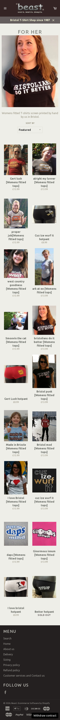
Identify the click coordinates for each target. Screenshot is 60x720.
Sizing (6, 659)
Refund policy (11, 670)
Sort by (30, 123)
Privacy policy (11, 664)
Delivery (8, 654)
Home (6, 643)
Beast (14, 703)
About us (8, 649)
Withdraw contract (45, 715)
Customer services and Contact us (24, 675)
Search (7, 638)
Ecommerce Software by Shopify (34, 703)
